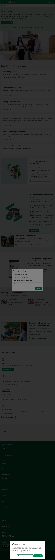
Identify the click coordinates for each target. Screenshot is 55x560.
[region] (27, 550)
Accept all (38, 555)
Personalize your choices (24, 555)
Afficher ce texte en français (18, 552)
